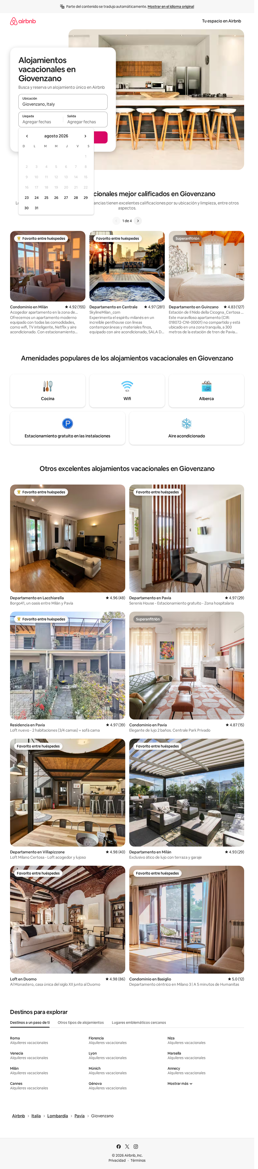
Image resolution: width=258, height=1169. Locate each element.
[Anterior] (116, 221)
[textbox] (40, 122)
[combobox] (63, 104)
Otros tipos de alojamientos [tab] (81, 1022)
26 (56, 197)
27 (66, 197)
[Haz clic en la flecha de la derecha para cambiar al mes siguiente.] (85, 136)
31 (36, 208)
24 (37, 197)
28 (76, 197)
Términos (138, 1160)
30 (26, 208)
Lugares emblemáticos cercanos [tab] (139, 1022)
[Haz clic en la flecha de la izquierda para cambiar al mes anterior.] (27, 136)
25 (46, 197)
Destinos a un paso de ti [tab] (30, 1022)
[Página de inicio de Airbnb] (23, 21)
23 (27, 197)
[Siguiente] (138, 221)
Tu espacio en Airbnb (221, 21)
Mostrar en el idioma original (171, 6)
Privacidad (117, 1160)
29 (86, 197)
